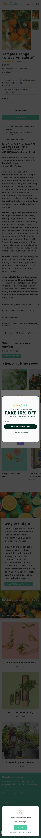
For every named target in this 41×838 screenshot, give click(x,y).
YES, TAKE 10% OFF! (20, 426)
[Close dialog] (37, 398)
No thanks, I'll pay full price (20, 432)
